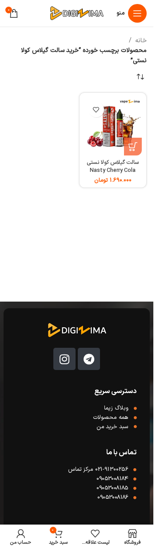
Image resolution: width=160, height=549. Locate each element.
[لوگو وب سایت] (76, 13)
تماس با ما (121, 452)
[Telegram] (89, 359)
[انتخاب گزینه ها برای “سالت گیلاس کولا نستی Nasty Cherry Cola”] (133, 146)
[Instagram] (64, 359)
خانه (141, 40)
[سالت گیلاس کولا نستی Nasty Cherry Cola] (113, 126)
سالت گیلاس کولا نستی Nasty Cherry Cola (113, 166)
